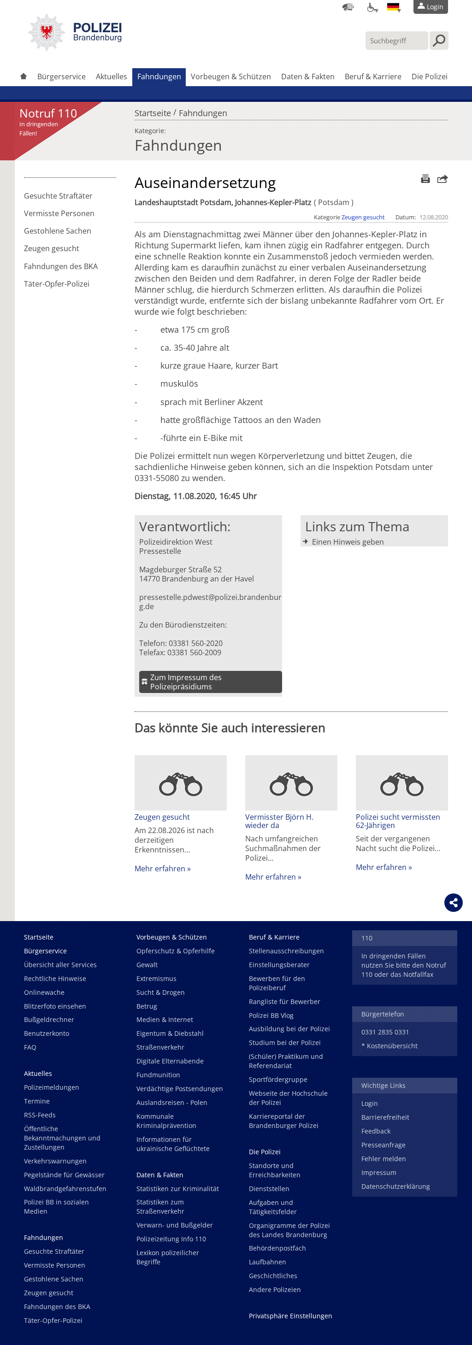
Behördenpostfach (277, 1248)
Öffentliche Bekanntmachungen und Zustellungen (62, 1137)
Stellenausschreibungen (286, 950)
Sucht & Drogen (160, 992)
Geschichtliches (273, 1275)
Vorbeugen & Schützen (231, 76)
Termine (37, 1101)
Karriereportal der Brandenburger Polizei (284, 1121)
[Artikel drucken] (424, 178)
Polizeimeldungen (51, 1087)
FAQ (30, 1047)
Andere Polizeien (275, 1289)
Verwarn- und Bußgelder (174, 1225)
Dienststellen (269, 1188)
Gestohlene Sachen (57, 231)
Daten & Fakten (308, 76)
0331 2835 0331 (385, 1032)
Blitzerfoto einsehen (55, 1006)
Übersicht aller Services (60, 964)
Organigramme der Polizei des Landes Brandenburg (289, 1230)
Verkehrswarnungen (55, 1161)
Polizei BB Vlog (271, 1015)
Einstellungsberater (279, 964)
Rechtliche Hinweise (55, 978)
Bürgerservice (61, 76)
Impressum (378, 1172)
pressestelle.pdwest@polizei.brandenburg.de (210, 601)
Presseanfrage (383, 1144)
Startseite (153, 110)
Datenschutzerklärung (395, 1186)
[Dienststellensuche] (348, 7)
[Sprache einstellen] (393, 7)
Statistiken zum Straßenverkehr (160, 1207)
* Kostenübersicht (389, 1045)
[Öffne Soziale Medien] (453, 902)
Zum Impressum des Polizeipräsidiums (186, 682)
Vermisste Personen (59, 213)
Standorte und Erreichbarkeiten (275, 1170)
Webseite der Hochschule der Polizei (288, 1098)
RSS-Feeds (40, 1114)
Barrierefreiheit (385, 1117)
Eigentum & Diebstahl (170, 1033)
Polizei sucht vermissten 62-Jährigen (398, 821)
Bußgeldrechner (49, 1019)
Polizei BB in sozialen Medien (56, 1207)
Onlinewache (44, 992)
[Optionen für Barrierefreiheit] (371, 7)
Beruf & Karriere (373, 76)
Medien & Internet (164, 1019)
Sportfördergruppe (278, 1079)
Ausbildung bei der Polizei (289, 1028)
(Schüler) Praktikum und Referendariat (286, 1061)
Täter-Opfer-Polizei (56, 284)
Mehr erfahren (160, 868)
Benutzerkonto (46, 1033)
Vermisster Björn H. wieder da (279, 821)
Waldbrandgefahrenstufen (65, 1188)
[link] (74, 48)
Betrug (146, 1006)
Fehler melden (383, 1158)
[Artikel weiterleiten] (440, 178)
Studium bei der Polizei (285, 1042)
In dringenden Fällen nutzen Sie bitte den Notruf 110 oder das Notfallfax (403, 965)
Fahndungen (159, 76)
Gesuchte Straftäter (58, 196)
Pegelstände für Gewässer (64, 1174)
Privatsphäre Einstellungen (290, 1315)
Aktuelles (111, 76)
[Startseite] (23, 77)
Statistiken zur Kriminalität (177, 1188)
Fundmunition (158, 1074)
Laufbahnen (267, 1261)
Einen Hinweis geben (348, 542)
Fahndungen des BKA (61, 266)
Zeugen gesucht (51, 248)
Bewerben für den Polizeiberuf (277, 983)
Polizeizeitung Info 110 (171, 1238)
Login (369, 1103)
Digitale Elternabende (170, 1061)
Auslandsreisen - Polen (171, 1102)
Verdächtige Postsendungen (179, 1088)
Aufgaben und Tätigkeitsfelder (273, 1207)
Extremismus (156, 978)
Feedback (375, 1131)
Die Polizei (430, 76)
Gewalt (147, 964)
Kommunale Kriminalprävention (166, 1121)
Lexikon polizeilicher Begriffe (167, 1257)
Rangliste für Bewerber (284, 1001)
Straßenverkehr (160, 1047)
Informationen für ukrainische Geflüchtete (173, 1144)
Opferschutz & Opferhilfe (175, 950)
